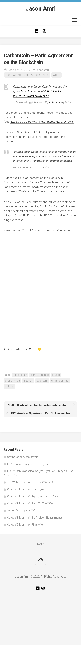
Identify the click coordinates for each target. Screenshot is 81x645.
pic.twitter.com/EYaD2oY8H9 (31, 95)
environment (12, 380)
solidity (9, 386)
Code (56, 74)
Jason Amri (40, 8)
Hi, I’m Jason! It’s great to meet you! (27, 464)
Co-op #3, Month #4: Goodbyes (25, 489)
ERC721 (28, 380)
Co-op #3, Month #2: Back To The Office (30, 503)
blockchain (20, 374)
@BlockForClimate (24, 91)
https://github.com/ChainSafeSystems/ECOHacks (42, 121)
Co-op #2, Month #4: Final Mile (25, 524)
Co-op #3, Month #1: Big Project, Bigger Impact (34, 517)
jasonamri (43, 70)
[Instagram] (44, 31)
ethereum (42, 380)
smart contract (60, 380)
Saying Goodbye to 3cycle (22, 456)
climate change (40, 374)
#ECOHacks (54, 91)
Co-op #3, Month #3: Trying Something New (32, 496)
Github (26, 230)
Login (40, 543)
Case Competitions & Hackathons (27, 74)
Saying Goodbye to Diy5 (21, 510)
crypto (56, 374)
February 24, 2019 (60, 102)
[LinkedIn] (36, 31)
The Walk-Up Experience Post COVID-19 (30, 482)
